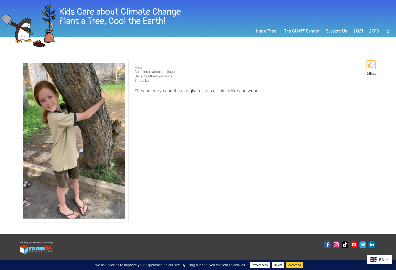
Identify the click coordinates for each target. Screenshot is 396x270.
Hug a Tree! (267, 31)
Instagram (336, 244)
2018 (374, 31)
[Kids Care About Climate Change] (160, 25)
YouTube (354, 244)
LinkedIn (371, 244)
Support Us (336, 31)
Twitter (362, 244)
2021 (358, 31)
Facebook (327, 244)
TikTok (345, 244)
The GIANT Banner (301, 31)
